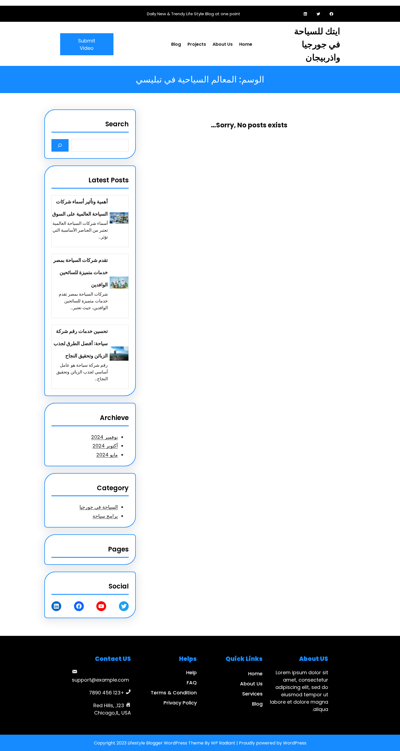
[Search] (60, 145)
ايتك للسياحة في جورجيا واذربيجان (317, 44)
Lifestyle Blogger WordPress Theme (166, 743)
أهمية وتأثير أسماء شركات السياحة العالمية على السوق (80, 207)
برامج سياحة (105, 516)
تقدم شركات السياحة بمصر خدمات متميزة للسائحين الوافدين (80, 272)
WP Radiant (223, 743)
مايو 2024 (107, 454)
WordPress (294, 743)
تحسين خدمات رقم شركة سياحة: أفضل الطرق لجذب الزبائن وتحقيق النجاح (81, 343)
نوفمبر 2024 (104, 437)
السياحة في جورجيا (98, 507)
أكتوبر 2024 (105, 445)
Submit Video (86, 44)
